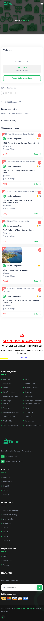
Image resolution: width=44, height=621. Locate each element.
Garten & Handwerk (32, 388)
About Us (6, 477)
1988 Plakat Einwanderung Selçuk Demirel (22, 143)
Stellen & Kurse (8, 421)
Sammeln (6, 408)
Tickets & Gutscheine (33, 404)
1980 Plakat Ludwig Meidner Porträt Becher (19, 171)
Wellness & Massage (33, 425)
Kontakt (6, 486)
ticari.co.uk (6, 541)
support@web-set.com (14, 461)
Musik (5, 404)
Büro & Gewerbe (9, 392)
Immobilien (29, 396)
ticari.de (6, 532)
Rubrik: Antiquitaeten (15, 139)
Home (17, 20)
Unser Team (7, 482)
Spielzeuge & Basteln (11, 412)
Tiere (27, 408)
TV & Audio (29, 412)
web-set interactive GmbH (24, 608)
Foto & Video (30, 383)
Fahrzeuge (7, 401)
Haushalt (28, 392)
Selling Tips (7, 561)
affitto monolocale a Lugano (15, 270)
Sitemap (6, 565)
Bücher (5, 388)
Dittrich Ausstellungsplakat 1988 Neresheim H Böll (18, 201)
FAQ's (5, 556)
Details (37, 154)
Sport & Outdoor (9, 417)
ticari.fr (5, 536)
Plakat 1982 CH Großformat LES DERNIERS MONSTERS (22, 301)
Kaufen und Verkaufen (11, 510)
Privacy (6, 495)
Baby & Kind (7, 383)
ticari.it (5, 528)
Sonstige (28, 417)
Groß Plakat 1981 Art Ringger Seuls (18, 230)
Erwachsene (29, 421)
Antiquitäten (7, 379)
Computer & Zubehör (10, 396)
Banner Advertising (10, 515)
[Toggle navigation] (42, 3)
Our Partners (7, 523)
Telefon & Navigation (10, 425)
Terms (5, 490)
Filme (27, 379)
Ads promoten (8, 519)
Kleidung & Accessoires (34, 401)
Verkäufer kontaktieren (23, 78)
